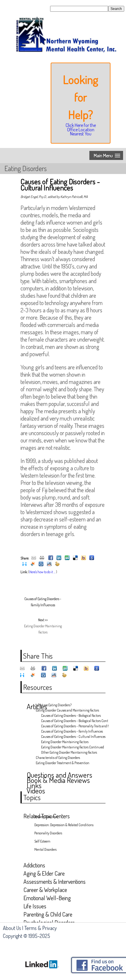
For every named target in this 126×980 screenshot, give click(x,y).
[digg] (41, 564)
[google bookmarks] (91, 558)
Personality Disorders (48, 833)
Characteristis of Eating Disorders (58, 757)
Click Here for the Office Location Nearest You (81, 129)
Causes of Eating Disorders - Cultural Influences (72, 736)
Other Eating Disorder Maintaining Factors (69, 752)
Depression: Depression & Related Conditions (63, 825)
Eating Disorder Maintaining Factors (43, 626)
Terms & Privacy (40, 928)
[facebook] (50, 558)
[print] (42, 558)
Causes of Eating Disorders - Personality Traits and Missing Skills (72, 726)
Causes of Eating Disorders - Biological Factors (71, 715)
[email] (33, 558)
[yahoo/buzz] (83, 558)
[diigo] (24, 564)
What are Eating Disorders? (53, 705)
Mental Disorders (45, 849)
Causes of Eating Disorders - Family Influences (72, 731)
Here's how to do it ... (42, 572)
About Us (12, 928)
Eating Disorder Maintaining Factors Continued (72, 747)
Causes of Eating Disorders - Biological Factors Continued (72, 721)
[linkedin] (59, 558)
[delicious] (75, 558)
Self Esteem (42, 841)
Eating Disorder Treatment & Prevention (62, 763)
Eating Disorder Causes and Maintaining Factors (67, 710)
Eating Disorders (25, 168)
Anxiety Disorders (45, 816)
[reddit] (49, 564)
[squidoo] (32, 564)
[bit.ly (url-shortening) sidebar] (57, 564)
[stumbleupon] (67, 558)
